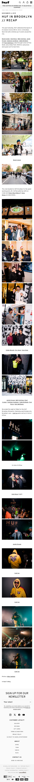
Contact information (11, 770)
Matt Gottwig (22, 39)
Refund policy (25, 766)
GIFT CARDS (17, 729)
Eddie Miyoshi (10, 350)
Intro (17, 744)
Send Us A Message (17, 760)
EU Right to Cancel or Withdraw (17, 737)
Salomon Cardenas (12, 41)
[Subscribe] (30, 702)
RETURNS (17, 726)
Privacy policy (10, 768)
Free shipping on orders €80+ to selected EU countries (17, 6)
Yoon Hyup (25, 350)
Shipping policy (23, 770)
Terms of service (21, 768)
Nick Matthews (9, 43)
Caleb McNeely (23, 41)
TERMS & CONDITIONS (17, 731)
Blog (17, 753)
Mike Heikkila (11, 676)
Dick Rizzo (13, 39)
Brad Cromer (6, 39)
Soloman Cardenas (13, 402)
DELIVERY (17, 723)
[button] (20, 2)
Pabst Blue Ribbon (14, 193)
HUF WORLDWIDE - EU (14, 766)
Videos (17, 750)
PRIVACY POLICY (17, 734)
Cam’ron (15, 413)
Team (17, 747)
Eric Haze (18, 350)
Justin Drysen (11, 400)
